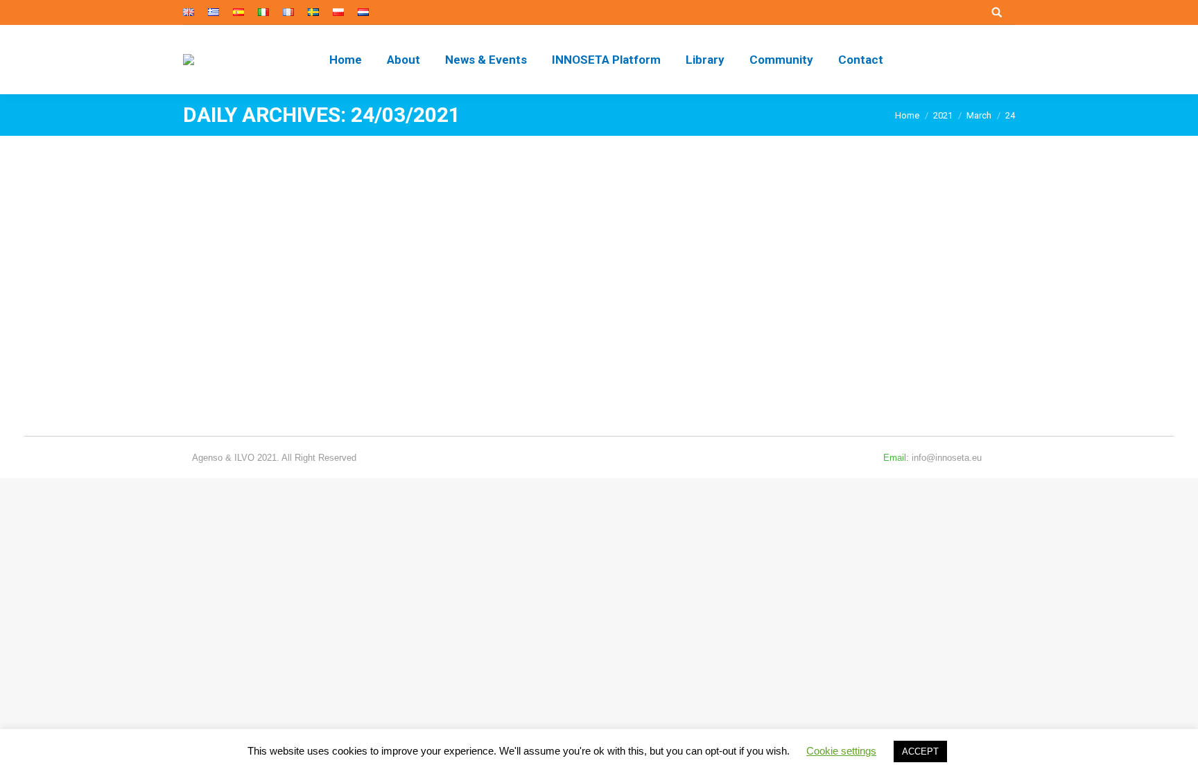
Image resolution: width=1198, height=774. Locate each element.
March (978, 115)
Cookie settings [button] (841, 751)
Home (907, 115)
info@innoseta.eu (947, 457)
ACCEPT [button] (920, 751)
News (211, 340)
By (263, 340)
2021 (943, 115)
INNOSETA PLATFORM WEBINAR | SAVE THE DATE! (362, 314)
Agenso (207, 457)
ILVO (244, 457)
